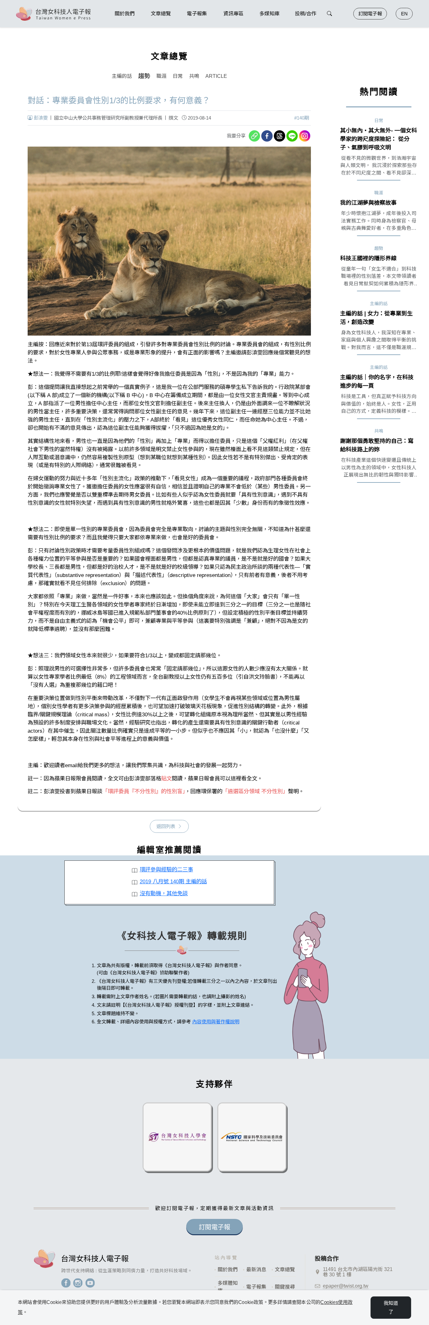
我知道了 (391, 1308)
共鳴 (194, 76)
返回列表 (165, 826)
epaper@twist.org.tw (345, 1286)
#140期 (301, 118)
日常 (178, 76)
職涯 (161, 76)
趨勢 (144, 76)
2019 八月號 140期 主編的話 (173, 881)
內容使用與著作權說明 (215, 1021)
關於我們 (228, 1269)
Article (216, 76)
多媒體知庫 (228, 1286)
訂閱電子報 (370, 13)
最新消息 (256, 1269)
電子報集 (256, 1287)
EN (404, 13)
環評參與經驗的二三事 (166, 869)
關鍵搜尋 (285, 1287)
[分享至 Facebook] (267, 136)
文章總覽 (285, 1269)
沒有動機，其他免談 (164, 893)
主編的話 (122, 76)
